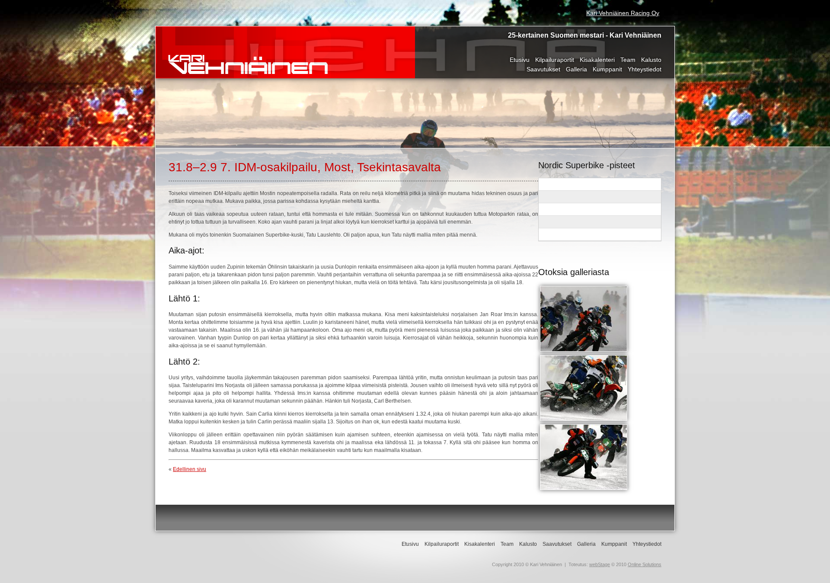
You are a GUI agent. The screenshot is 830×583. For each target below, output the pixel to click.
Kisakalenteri (597, 59)
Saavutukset (543, 69)
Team (627, 59)
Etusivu (520, 59)
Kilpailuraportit (554, 59)
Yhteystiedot (644, 69)
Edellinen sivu (189, 469)
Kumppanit (607, 69)
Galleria (576, 69)
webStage (599, 564)
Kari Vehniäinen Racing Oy (622, 13)
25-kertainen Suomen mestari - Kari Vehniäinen (584, 35)
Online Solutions (644, 564)
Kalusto (651, 59)
